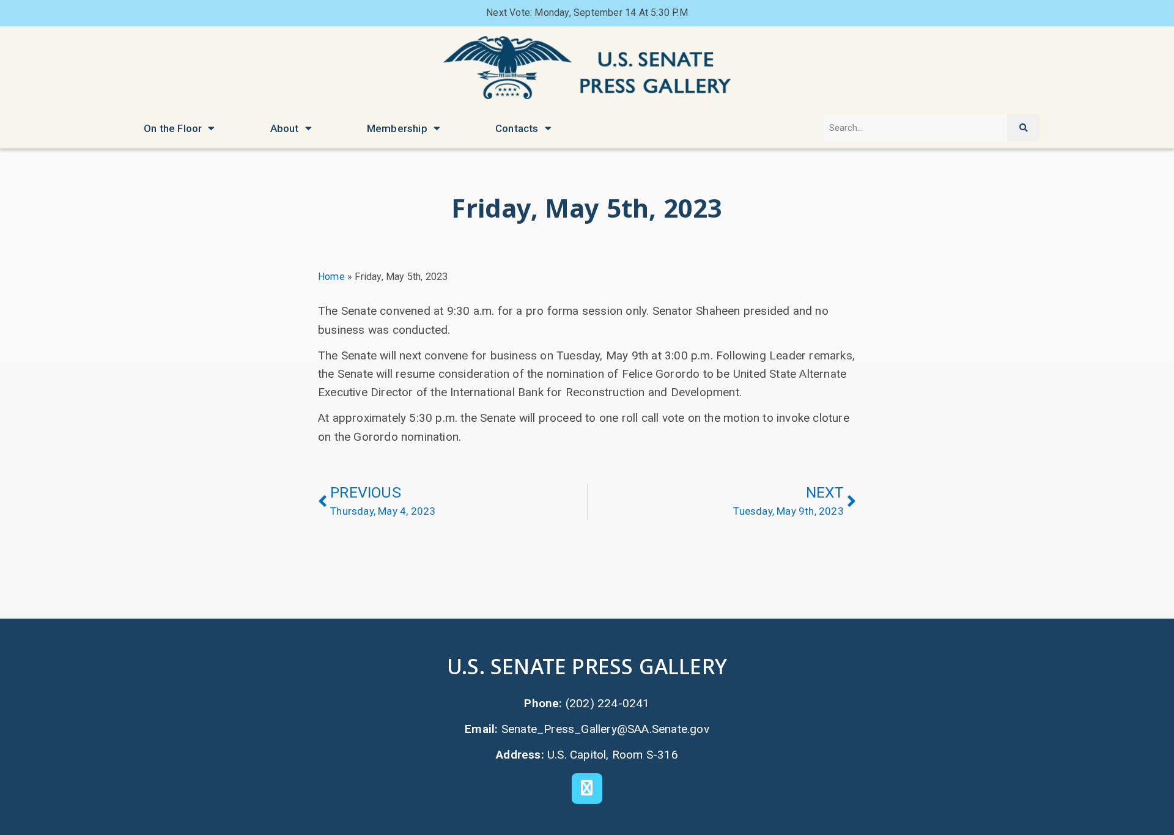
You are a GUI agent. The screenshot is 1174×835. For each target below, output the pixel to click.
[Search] (1023, 128)
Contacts (517, 128)
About (284, 128)
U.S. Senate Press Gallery (587, 666)
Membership (397, 128)
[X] (587, 788)
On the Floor (173, 128)
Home (331, 276)
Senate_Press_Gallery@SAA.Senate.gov (605, 729)
